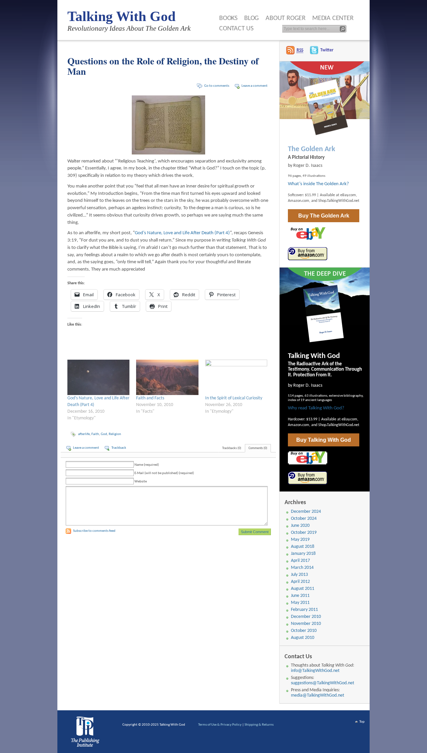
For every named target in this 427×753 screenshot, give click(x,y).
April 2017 (300, 560)
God (104, 434)
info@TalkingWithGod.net (315, 670)
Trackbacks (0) (231, 448)
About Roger (286, 18)
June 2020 (300, 525)
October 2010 (304, 630)
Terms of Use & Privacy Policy (220, 725)
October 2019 (304, 532)
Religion (115, 434)
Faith (95, 434)
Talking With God (121, 16)
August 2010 (302, 637)
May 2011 (300, 602)
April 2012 (300, 581)
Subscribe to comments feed (94, 531)
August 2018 (302, 546)
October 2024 (304, 518)
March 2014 (302, 567)
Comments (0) (258, 448)
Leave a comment (255, 86)
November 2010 (306, 623)
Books (228, 18)
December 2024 (306, 511)
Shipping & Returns (259, 725)
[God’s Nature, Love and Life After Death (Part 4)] (98, 377)
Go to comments (216, 86)
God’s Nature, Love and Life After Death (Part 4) (182, 233)
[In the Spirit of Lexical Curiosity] (236, 377)
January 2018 (303, 553)
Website (140, 481)
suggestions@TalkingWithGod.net (322, 683)
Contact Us (236, 28)
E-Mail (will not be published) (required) (164, 473)
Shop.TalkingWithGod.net (338, 201)
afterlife (84, 434)
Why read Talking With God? (316, 408)
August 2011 (302, 588)
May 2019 (300, 539)
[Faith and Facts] (167, 377)
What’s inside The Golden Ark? (318, 183)
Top (362, 722)
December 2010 (306, 616)
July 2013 (299, 574)
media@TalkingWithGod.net (317, 695)
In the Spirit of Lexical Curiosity (233, 398)
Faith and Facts (150, 398)
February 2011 (304, 609)
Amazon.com (298, 201)
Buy (323, 216)
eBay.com (348, 195)
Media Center (333, 18)
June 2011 (300, 595)
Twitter (327, 50)
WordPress (86, 733)
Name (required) (146, 465)
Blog (251, 18)
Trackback (118, 448)
